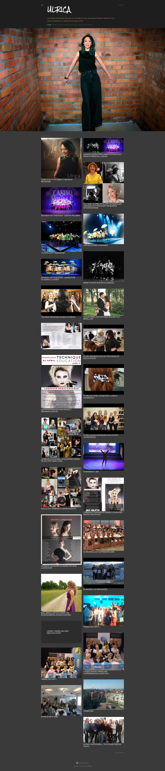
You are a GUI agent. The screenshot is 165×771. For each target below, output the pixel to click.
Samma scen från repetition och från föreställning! (102, 155)
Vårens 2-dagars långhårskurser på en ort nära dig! (60, 460)
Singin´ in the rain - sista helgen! (60, 215)
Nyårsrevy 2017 (91, 472)
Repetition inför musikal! (98, 283)
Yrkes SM (88, 711)
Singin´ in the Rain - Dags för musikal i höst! (58, 278)
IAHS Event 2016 (49, 717)
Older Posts (119, 752)
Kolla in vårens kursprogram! (58, 509)
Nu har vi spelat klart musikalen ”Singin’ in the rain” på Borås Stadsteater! (102, 206)
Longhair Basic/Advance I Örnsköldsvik (56, 410)
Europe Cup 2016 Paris (95, 589)
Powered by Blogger (84, 762)
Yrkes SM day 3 (91, 627)
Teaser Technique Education (58, 317)
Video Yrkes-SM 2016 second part (57, 632)
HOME (49, 24)
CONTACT (55, 24)
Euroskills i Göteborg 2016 (98, 552)
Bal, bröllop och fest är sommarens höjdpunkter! (56, 614)
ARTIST (66, 24)
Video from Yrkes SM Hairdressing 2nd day (96, 672)
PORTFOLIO (73, 24)
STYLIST (61, 24)
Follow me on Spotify (85, 24)
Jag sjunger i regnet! (95, 245)
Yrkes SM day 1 (48, 679)
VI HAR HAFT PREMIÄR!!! (52, 253)
